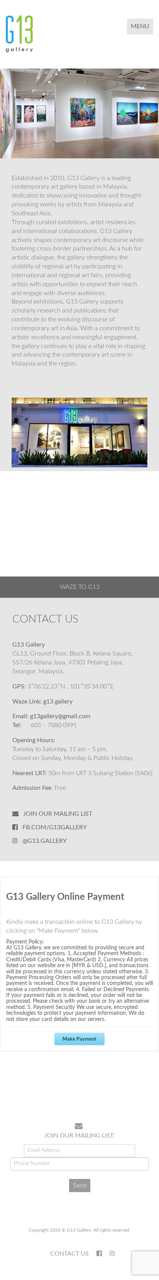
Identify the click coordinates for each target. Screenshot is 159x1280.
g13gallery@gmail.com (60, 716)
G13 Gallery (58, 701)
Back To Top (133, 1092)
